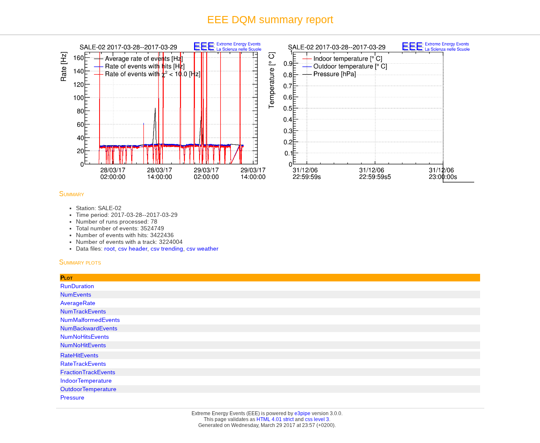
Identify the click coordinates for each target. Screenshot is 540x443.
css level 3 (317, 419)
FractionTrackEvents (87, 372)
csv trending (167, 248)
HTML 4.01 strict (275, 419)
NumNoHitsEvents (84, 336)
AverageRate (77, 303)
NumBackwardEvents (88, 328)
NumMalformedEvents (90, 319)
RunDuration (77, 286)
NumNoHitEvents (83, 345)
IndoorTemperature (86, 380)
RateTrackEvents (83, 363)
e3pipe (302, 413)
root (109, 248)
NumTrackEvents (83, 311)
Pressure (72, 397)
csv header (132, 248)
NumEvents (75, 294)
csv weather (202, 248)
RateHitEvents (79, 355)
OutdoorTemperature (88, 389)
